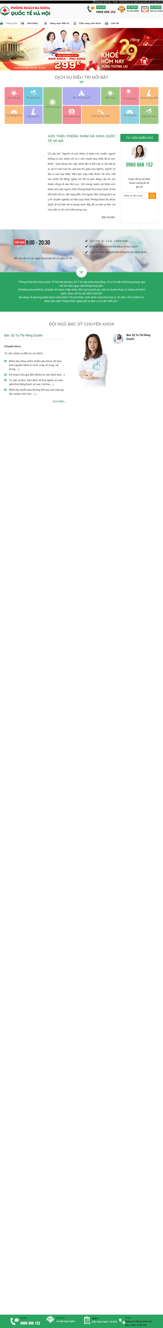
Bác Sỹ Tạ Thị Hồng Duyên (23, 335)
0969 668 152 (139, 164)
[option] (135, 339)
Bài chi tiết (108, 217)
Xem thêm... (59, 401)
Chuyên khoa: (12, 346)
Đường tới (130, 1321)
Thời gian (19, 242)
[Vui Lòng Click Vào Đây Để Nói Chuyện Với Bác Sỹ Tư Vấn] (62, 1323)
